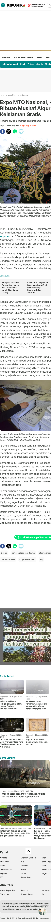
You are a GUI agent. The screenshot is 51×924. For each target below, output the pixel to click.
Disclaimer (4, 894)
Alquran (5, 236)
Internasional (5, 869)
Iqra (22, 861)
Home (2, 95)
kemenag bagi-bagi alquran (23, 553)
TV (1, 877)
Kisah (23, 64)
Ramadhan (25, 877)
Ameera (3, 857)
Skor (44, 857)
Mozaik (39, 64)
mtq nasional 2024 (27, 559)
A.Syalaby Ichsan (28, 125)
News (2, 865)
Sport (44, 865)
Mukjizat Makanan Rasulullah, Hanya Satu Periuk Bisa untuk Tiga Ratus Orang (10, 287)
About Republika (7, 890)
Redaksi (24, 890)
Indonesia (24, 95)
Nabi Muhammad (10, 64)
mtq (41, 559)
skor (39, 57)
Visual (23, 873)
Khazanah (4, 861)
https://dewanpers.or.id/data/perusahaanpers (23, 909)
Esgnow (3, 873)
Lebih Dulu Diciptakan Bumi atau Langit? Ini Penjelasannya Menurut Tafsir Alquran (37, 287)
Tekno (23, 869)
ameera (6, 57)
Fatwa (31, 64)
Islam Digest (13, 95)
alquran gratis (45, 553)
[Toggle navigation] (3, 5)
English (45, 873)
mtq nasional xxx (8, 559)
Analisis (24, 865)
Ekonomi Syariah (23, 57)
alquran (4, 553)
